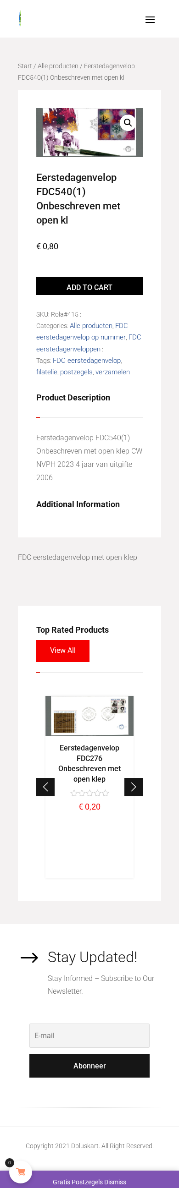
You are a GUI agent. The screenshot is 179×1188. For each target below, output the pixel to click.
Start (25, 66)
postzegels (76, 372)
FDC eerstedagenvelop (87, 360)
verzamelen (112, 372)
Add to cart (89, 287)
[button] (133, 787)
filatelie (46, 372)
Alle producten (58, 66)
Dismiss (115, 1182)
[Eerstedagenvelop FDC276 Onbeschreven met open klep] (89, 734)
